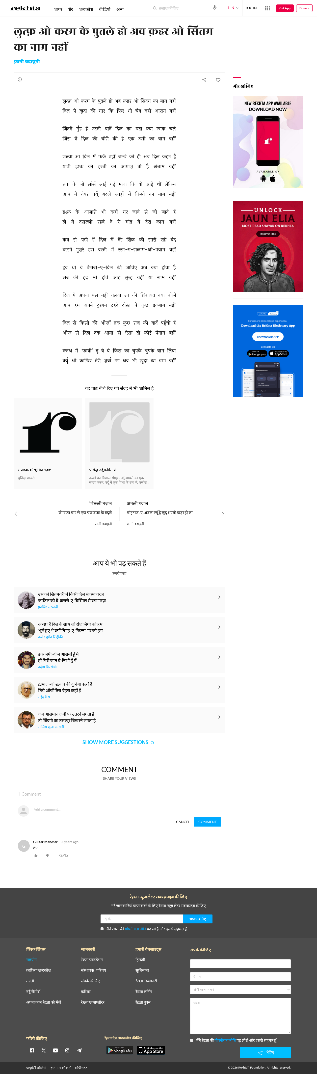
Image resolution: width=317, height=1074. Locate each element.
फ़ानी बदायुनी (27, 61)
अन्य (120, 9)
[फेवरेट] (218, 79)
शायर (58, 9)
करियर (86, 992)
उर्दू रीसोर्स (33, 992)
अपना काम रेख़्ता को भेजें (43, 1002)
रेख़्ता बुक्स (143, 1002)
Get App (285, 8)
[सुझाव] (20, 79)
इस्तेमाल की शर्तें (61, 1068)
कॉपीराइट (81, 1068)
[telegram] (79, 1050)
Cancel (183, 822)
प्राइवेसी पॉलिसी (36, 1068)
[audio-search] (215, 7)
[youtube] (55, 1050)
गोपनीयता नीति (135, 928)
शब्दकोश (86, 9)
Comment (207, 822)
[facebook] (32, 1050)
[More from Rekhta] (267, 8)
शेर (70, 9)
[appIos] (151, 1050)
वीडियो (104, 9)
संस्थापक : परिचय (93, 970)
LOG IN (251, 8)
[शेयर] (204, 79)
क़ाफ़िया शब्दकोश (38, 970)
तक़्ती (30, 981)
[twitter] (44, 1050)
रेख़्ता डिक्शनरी (146, 981)
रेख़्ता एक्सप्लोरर (93, 1002)
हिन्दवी (140, 960)
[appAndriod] (120, 1050)
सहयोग (31, 960)
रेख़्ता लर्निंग (143, 992)
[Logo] (25, 9)
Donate (304, 8)
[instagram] (67, 1050)
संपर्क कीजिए (90, 981)
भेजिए (270, 1052)
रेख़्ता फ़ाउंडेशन (92, 960)
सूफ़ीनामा (142, 970)
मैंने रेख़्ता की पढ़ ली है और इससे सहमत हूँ (146, 928)
